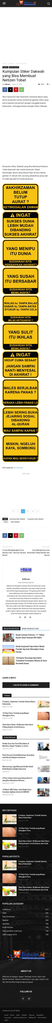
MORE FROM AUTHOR (30, 629)
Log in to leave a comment (26, 685)
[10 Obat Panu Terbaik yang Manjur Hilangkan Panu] (43, 716)
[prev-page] (3, 669)
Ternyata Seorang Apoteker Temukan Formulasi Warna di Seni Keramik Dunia (31, 661)
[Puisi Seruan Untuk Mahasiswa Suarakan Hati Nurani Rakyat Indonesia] (43, 757)
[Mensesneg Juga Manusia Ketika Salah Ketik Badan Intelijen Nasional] (43, 768)
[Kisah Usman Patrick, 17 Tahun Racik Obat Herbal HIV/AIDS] (8, 638)
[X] (10, 89)
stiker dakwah (15, 522)
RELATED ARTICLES (11, 629)
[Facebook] (4, 89)
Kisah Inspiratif (21, 63)
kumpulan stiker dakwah (35, 519)
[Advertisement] (26, 34)
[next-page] (7, 669)
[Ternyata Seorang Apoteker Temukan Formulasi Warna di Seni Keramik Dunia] (8, 661)
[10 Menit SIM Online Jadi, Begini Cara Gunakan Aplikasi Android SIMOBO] (43, 792)
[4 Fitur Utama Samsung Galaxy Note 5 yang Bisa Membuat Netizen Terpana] (43, 780)
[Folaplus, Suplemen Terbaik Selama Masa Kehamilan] (43, 704)
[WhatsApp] (21, 89)
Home (4, 63)
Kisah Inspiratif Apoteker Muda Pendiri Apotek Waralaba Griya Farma (30, 649)
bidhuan (7, 84)
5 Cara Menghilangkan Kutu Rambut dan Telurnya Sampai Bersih (14, 552)
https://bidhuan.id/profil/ (26, 582)
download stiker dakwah (17, 519)
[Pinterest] (16, 89)
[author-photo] (26, 576)
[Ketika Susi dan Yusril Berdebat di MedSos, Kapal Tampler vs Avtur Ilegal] (43, 746)
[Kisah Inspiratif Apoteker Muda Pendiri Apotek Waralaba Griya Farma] (8, 649)
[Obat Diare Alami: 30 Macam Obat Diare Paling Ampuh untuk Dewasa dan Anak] (43, 727)
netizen (6, 522)
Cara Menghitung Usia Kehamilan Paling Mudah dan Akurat (38, 552)
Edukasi (11, 63)
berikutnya (18, 468)
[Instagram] (26, 617)
